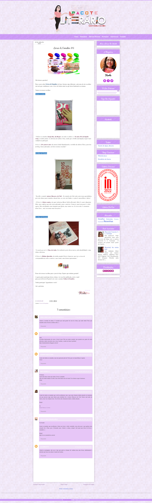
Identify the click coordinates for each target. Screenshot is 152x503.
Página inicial (64, 484)
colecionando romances (50, 334)
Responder (43, 326)
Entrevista (109, 219)
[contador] (108, 271)
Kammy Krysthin (46, 355)
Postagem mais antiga (88, 484)
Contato (123, 37)
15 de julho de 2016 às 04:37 (83, 372)
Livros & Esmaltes (43, 303)
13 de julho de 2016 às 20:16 (83, 334)
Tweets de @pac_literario (106, 146)
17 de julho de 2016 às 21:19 (83, 419)
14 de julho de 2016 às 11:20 (83, 355)
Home (76, 37)
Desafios (101, 219)
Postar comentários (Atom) (66, 488)
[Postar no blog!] (51, 301)
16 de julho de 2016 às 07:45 (83, 392)
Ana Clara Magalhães (49, 419)
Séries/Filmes (94, 37)
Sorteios (105, 37)
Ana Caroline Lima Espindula (51, 317)
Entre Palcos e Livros (44, 407)
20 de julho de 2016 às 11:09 (83, 447)
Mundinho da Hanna (104, 159)
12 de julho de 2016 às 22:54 (83, 317)
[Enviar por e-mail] (50, 301)
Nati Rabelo (45, 372)
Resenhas (83, 37)
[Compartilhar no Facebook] (54, 301)
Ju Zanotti (44, 447)
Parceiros (114, 37)
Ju (41, 392)
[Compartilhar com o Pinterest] (56, 301)
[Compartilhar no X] (53, 301)
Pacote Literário (67, 499)
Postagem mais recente (39, 484)
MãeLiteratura (102, 156)
